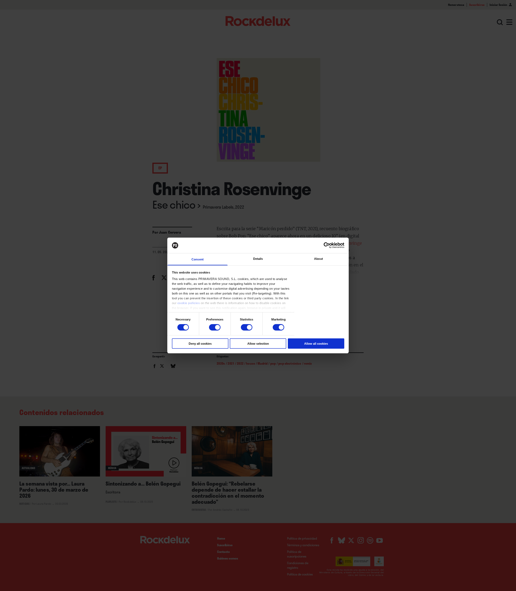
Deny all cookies (200, 343)
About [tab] (318, 258)
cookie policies (188, 303)
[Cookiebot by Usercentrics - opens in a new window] (326, 245)
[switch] (215, 327)
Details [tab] (258, 258)
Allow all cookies (316, 343)
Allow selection (258, 343)
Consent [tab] (197, 259)
